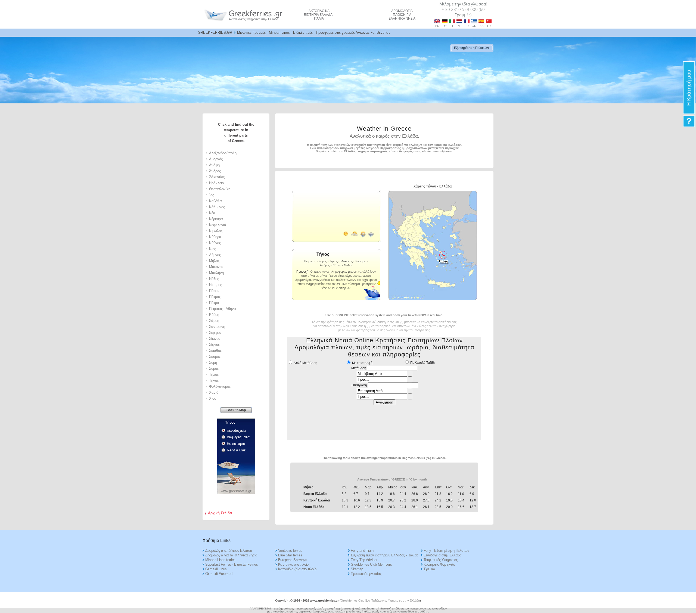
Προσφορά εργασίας (366, 574)
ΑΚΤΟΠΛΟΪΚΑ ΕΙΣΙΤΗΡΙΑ (319, 14)
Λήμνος (215, 255)
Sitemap (357, 569)
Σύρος (214, 368)
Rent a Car (236, 450)
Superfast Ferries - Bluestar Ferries (231, 564)
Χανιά (214, 392)
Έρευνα (429, 569)
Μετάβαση (358, 368)
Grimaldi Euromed (218, 574)
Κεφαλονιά (217, 225)
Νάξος (214, 279)
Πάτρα (214, 303)
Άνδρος (215, 171)
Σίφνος (214, 345)
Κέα (212, 213)
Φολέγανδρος (220, 386)
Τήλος (214, 374)
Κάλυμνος (217, 207)
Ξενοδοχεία (236, 430)
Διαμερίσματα (238, 437)
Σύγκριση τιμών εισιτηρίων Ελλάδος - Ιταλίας (384, 555)
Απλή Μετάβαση (305, 363)
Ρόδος (214, 315)
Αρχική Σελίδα (220, 513)
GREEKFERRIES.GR (215, 32)
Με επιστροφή (362, 363)
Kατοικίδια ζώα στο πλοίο (297, 569)
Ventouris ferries (290, 551)
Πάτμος (214, 297)
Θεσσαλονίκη (219, 189)
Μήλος (214, 261)
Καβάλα (215, 201)
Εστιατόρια (236, 443)
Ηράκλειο (216, 183)
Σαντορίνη (217, 327)
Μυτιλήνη (216, 273)
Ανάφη (214, 165)
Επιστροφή (359, 385)
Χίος (212, 398)
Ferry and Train (362, 551)
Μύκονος (216, 267)
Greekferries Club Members (371, 564)
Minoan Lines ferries (220, 560)
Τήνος (214, 380)
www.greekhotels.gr (236, 491)
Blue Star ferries (290, 555)
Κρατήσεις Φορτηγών (440, 564)
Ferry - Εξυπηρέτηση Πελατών (446, 551)
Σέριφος (215, 333)
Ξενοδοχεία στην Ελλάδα (443, 555)
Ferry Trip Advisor (364, 560)
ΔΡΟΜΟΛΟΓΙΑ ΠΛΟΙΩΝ (402, 14)
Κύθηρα (215, 237)
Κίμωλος (215, 231)
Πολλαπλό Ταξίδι (422, 363)
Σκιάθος (215, 351)
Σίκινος (214, 339)
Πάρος (214, 291)
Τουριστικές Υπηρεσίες (441, 560)
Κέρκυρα (216, 219)
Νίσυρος (215, 285)
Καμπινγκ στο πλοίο (293, 564)
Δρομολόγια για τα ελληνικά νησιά (231, 555)
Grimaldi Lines (216, 569)
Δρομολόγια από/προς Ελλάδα (228, 551)
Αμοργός (216, 159)
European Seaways (292, 560)
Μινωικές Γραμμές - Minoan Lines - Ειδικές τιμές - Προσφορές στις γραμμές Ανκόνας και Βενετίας (313, 32)
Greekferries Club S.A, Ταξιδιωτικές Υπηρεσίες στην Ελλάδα (380, 600)
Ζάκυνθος (217, 177)
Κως (212, 249)
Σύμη (213, 363)
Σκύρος (214, 357)
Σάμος (214, 321)
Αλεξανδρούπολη (223, 153)
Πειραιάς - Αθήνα (222, 309)
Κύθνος (215, 243)
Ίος (211, 195)
